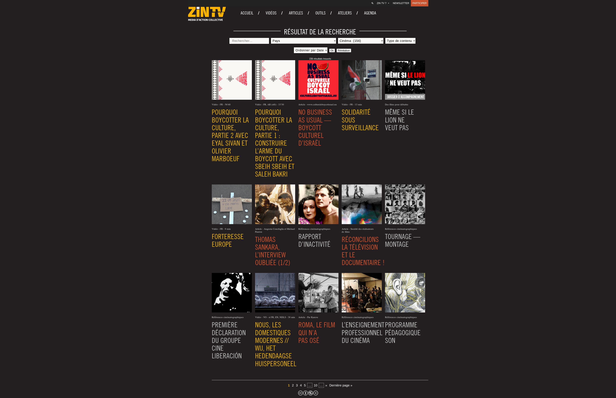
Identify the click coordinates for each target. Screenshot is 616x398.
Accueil (247, 12)
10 (315, 385)
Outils (320, 12)
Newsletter (401, 3)
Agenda (370, 12)
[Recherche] (372, 3)
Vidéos (271, 12)
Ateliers (345, 12)
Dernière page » (340, 385)
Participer (419, 3)
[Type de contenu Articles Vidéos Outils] (400, 41)
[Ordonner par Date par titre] (311, 50)
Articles (296, 12)
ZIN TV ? (381, 3)
